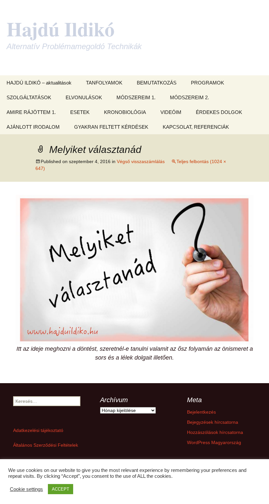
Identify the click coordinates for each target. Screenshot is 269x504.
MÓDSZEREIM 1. (135, 97)
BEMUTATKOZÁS (156, 82)
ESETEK (80, 112)
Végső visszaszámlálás (141, 161)
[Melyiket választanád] (134, 269)
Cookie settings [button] (26, 489)
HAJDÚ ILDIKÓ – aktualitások (39, 82)
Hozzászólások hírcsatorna (215, 432)
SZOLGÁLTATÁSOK (29, 97)
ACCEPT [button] (60, 489)
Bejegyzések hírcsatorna (212, 422)
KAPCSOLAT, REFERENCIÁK (196, 127)
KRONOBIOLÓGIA (125, 112)
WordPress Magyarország (214, 442)
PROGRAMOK (207, 82)
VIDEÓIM (170, 112)
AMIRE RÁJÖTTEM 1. (31, 112)
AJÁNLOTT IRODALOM (33, 127)
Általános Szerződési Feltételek (45, 445)
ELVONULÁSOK (84, 97)
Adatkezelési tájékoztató (38, 430)
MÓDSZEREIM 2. (189, 97)
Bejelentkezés (201, 412)
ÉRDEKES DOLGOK (219, 112)
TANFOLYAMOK (104, 82)
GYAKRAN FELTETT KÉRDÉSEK (111, 127)
